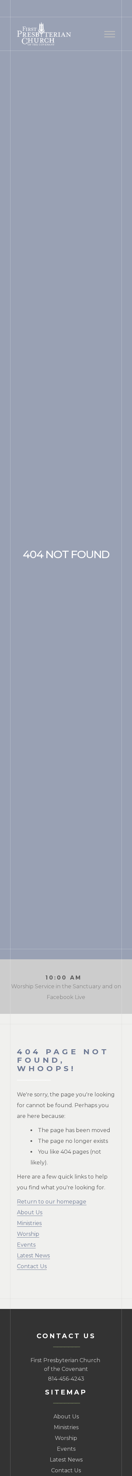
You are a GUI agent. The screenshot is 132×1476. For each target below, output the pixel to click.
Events (26, 1245)
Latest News (33, 1255)
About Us (29, 1212)
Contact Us (32, 1266)
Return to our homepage (51, 1201)
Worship (28, 1234)
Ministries (29, 1223)
